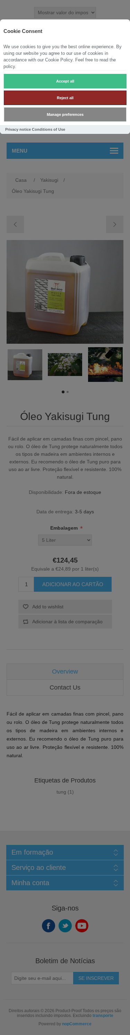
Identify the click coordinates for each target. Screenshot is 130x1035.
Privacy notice (18, 129)
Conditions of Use (48, 129)
